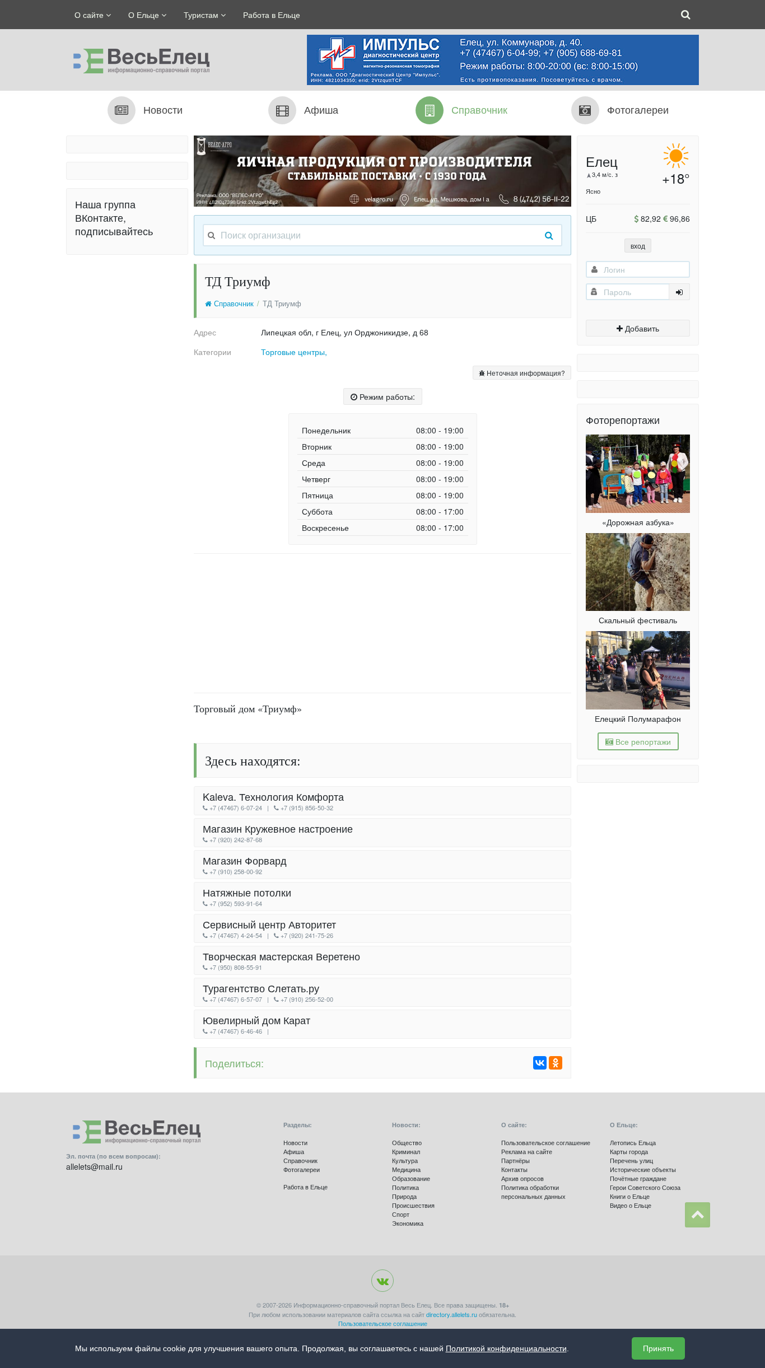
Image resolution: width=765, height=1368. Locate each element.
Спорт (400, 1214)
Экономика (407, 1222)
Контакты (514, 1169)
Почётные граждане (638, 1178)
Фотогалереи (301, 1169)
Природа (404, 1196)
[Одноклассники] (555, 1063)
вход (638, 245)
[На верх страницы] (697, 1214)
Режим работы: (386, 396)
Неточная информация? (525, 372)
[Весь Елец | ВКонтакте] (382, 1280)
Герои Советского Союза (645, 1187)
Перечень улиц (631, 1160)
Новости (295, 1142)
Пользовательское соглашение (545, 1142)
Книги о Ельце (630, 1196)
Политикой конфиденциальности (506, 1348)
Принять (658, 1348)
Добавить (641, 328)
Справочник (233, 303)
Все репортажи (642, 741)
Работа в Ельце (271, 14)
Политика (405, 1187)
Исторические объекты (643, 1169)
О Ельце (144, 14)
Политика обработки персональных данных (533, 1192)
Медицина (406, 1169)
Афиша (293, 1151)
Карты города (629, 1151)
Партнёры (515, 1160)
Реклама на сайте (526, 1151)
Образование (411, 1178)
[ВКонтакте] (540, 1063)
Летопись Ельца (633, 1142)
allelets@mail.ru (94, 1166)
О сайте (90, 14)
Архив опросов (522, 1178)
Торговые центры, (294, 351)
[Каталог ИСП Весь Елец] (137, 58)
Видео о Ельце (630, 1205)
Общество (407, 1142)
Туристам (202, 14)
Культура (405, 1160)
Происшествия (413, 1205)
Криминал (406, 1151)
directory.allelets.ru (451, 1314)
